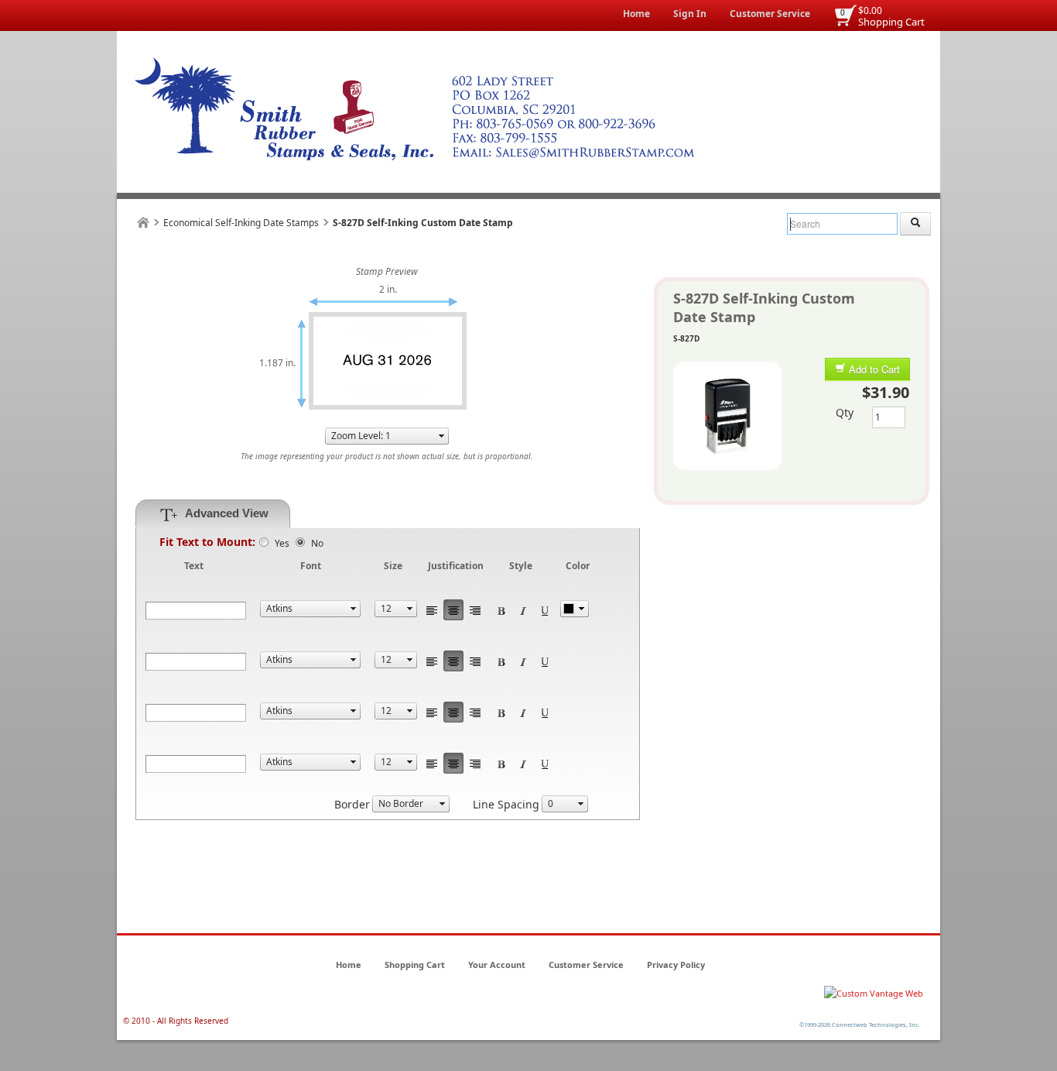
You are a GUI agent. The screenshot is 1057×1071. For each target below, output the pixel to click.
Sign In (689, 13)
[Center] (453, 609)
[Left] (432, 609)
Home (636, 13)
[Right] (475, 609)
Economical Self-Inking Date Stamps (241, 222)
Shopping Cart (891, 22)
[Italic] (523, 609)
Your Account (496, 964)
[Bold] (501, 609)
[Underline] (545, 609)
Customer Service (770, 13)
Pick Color (574, 608)
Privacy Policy (676, 964)
